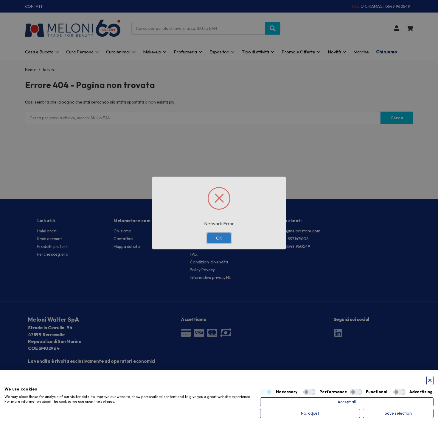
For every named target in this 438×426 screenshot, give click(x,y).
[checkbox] (266, 392)
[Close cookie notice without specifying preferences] (430, 380)
